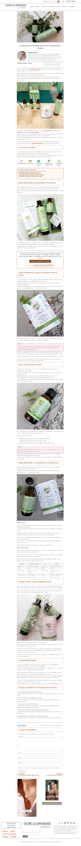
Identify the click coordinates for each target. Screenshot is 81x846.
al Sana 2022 (47, 130)
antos (30, 63)
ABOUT (32, 6)
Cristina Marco (32, 52)
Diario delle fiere (11, 825)
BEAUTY (38, 6)
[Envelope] (74, 1)
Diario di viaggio (11, 827)
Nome (19, 752)
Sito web (20, 762)
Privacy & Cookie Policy (9, 834)
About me (5, 831)
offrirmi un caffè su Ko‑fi (42, 265)
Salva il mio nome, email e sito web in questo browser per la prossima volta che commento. (39, 768)
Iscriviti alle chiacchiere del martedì (40, 261)
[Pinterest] (70, 1)
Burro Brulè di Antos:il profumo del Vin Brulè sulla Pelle (31, 175)
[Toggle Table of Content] (57, 64)
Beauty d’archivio (11, 823)
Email (19, 757)
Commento (20, 736)
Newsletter (5, 836)
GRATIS (72, 6)
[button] (18, 726)
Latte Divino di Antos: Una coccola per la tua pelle (30, 176)
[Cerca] (58, 2)
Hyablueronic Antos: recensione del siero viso (29, 172)
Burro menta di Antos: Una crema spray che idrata (30, 173)
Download (13, 836)
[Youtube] (67, 1)
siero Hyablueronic (37, 143)
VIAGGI (58, 6)
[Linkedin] (72, 1)
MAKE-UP (44, 6)
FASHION (51, 6)
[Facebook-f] (65, 1)
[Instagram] (63, 1)
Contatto (12, 831)
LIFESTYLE (65, 6)
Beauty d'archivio (23, 63)
